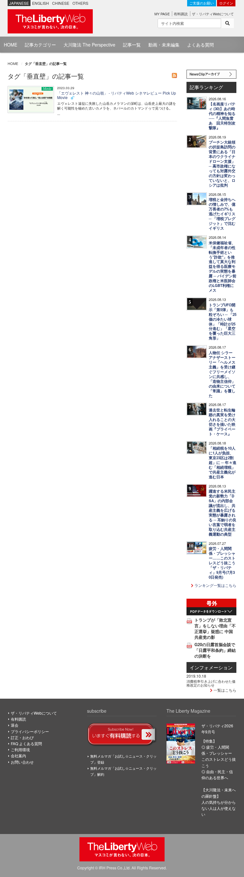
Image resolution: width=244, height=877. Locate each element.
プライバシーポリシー (30, 731)
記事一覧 (132, 44)
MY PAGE (162, 13)
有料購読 (181, 13)
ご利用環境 (20, 749)
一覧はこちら (224, 690)
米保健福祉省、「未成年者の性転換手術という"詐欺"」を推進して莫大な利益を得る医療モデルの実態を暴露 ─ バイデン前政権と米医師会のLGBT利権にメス (222, 266)
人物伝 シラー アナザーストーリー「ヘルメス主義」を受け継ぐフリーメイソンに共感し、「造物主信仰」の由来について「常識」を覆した (222, 374)
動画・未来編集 (164, 44)
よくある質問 (200, 44)
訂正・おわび (22, 737)
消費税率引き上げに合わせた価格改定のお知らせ (210, 683)
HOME (10, 44)
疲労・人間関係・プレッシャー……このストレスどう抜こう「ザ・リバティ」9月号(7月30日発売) (222, 563)
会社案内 (18, 755)
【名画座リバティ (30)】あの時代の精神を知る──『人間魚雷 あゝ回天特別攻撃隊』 (222, 116)
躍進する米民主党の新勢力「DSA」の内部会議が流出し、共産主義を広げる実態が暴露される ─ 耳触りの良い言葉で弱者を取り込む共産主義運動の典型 (222, 512)
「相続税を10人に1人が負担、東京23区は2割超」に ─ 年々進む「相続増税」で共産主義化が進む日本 (222, 463)
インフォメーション (211, 667)
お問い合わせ (22, 762)
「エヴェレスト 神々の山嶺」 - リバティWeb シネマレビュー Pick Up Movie (116, 95)
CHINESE (60, 3)
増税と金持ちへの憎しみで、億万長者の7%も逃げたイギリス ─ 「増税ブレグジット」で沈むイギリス (222, 214)
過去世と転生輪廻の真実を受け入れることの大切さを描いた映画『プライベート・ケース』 (222, 422)
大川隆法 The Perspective (89, 44)
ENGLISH (40, 3)
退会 (14, 725)
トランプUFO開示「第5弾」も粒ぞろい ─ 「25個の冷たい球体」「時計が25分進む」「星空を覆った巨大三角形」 (222, 321)
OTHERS (80, 3)
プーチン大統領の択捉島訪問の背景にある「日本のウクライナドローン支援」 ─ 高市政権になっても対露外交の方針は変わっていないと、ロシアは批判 (222, 163)
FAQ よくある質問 (26, 743)
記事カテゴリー (40, 44)
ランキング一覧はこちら (214, 585)
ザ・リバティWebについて (213, 13)
